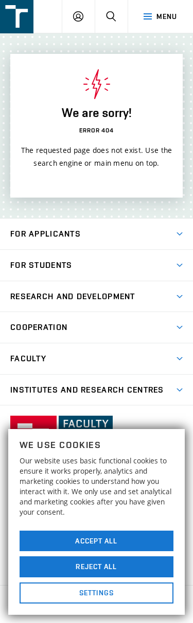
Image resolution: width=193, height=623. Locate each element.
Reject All (96, 566)
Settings (96, 593)
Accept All (96, 541)
